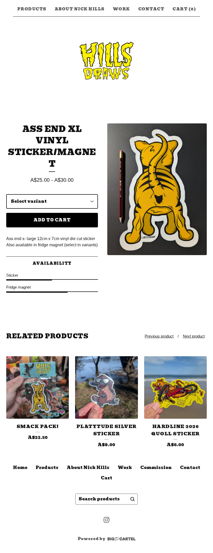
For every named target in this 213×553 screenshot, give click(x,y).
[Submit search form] (132, 499)
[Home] (106, 61)
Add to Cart (52, 220)
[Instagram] (106, 520)
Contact (151, 9)
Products (31, 9)
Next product (194, 336)
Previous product (159, 336)
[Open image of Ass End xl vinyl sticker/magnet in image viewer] (157, 189)
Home (20, 467)
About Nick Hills (79, 9)
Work (121, 9)
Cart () (184, 9)
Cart (106, 478)
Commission (156, 467)
